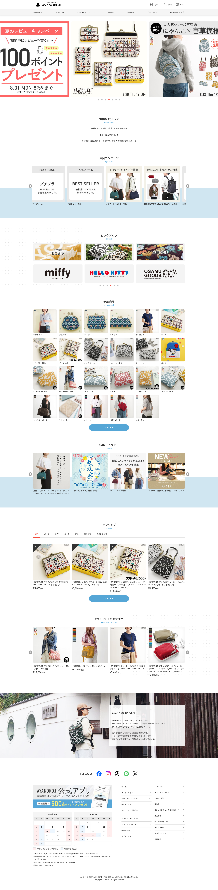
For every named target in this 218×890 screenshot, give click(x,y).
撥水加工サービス (128, 804)
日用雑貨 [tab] (87, 534)
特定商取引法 (159, 827)
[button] (168, 4)
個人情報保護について (163, 821)
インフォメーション (162, 792)
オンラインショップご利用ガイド (167, 810)
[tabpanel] (109, 568)
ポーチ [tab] (66, 534)
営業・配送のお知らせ (109, 134)
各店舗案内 (125, 830)
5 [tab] (112, 100)
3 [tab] (105, 100)
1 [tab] (98, 100)
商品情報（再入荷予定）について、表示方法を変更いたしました (109, 141)
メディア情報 (126, 836)
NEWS (157, 804)
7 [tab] (119, 100)
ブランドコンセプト (128, 824)
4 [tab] (109, 100)
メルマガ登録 (159, 798)
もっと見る (109, 427)
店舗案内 (130, 12)
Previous (30, 186)
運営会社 (158, 815)
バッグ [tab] (46, 534)
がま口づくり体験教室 (129, 810)
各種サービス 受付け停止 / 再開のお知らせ (109, 128)
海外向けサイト (176, 12)
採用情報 (158, 839)
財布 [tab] (57, 534)
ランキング (59, 12)
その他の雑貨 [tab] (102, 534)
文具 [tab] (76, 534)
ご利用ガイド (152, 12)
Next (187, 186)
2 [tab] (102, 100)
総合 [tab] (37, 534)
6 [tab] (116, 100)
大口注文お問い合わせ (129, 798)
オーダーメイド (127, 793)
